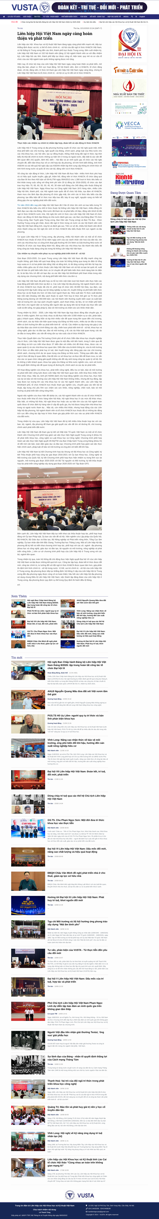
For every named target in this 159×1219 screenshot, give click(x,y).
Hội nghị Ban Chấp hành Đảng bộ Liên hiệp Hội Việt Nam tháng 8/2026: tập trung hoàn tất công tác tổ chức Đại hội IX (77, 665)
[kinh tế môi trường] (129, 179)
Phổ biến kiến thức (69, 17)
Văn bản (83, 17)
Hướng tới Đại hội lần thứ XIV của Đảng (137, 22)
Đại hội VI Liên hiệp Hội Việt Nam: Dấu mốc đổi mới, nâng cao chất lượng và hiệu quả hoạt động (91, 633)
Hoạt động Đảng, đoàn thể (58, 673)
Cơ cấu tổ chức (14, 17)
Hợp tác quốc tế (114, 17)
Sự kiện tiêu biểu (46, 22)
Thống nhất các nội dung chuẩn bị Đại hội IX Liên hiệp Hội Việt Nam (136, 229)
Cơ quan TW (52, 1014)
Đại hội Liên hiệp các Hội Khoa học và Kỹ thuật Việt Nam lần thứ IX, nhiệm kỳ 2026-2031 (88, 22)
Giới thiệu (27, 17)
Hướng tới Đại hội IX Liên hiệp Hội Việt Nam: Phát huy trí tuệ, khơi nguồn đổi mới (91, 643)
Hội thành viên (53, 750)
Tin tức (37, 17)
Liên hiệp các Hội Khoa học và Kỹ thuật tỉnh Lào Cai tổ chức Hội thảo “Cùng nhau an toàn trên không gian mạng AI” (77, 1162)
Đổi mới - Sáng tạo (97, 17)
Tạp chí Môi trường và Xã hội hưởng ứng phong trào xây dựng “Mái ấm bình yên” (137, 241)
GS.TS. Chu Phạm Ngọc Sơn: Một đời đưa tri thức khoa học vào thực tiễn (42, 633)
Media (125, 17)
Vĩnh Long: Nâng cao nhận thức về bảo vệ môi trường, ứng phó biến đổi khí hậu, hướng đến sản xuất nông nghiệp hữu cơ (76, 743)
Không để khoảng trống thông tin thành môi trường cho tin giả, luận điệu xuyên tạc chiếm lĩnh (137, 252)
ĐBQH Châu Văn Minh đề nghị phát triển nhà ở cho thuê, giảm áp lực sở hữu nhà (42, 643)
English (142, 16)
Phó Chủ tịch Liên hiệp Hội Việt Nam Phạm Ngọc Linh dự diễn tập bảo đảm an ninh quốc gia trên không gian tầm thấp (75, 1006)
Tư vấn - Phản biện (51, 17)
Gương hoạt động (54, 699)
